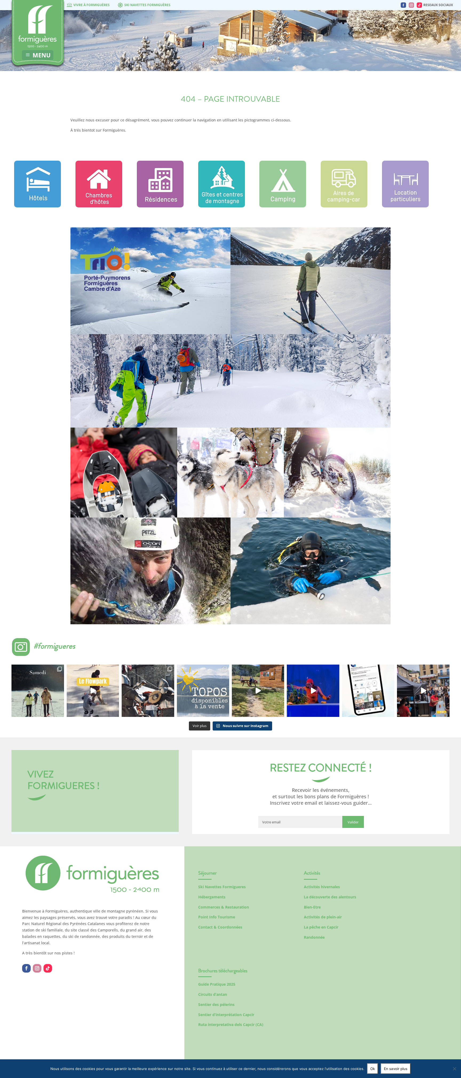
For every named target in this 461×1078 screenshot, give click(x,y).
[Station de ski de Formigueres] (92, 891)
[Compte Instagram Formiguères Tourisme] (411, 5)
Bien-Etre (312, 907)
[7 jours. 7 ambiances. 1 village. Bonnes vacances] (37, 691)
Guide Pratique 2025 (216, 984)
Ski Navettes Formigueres (222, 886)
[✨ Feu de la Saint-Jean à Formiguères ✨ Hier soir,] (423, 691)
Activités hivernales (322, 886)
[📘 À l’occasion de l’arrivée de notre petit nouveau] (203, 691)
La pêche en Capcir (321, 927)
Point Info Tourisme (216, 916)
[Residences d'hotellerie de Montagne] (160, 205)
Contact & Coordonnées (220, 927)
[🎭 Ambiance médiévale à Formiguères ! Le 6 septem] (148, 691)
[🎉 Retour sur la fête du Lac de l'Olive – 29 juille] (258, 691)
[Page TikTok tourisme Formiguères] (419, 5)
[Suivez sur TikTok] (47, 968)
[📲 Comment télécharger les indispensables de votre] (368, 691)
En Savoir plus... (150, 316)
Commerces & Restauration (223, 907)
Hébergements (211, 896)
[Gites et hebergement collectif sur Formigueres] (221, 205)
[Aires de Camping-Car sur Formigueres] (344, 205)
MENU (42, 55)
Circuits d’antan (212, 994)
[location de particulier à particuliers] (405, 205)
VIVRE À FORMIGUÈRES (91, 5)
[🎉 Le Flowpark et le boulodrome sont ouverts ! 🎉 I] (93, 691)
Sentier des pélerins (216, 1004)
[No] (454, 1068)
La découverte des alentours (330, 896)
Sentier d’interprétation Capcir (226, 1014)
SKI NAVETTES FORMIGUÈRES (147, 5)
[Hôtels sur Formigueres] (37, 205)
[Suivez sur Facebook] (26, 968)
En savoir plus (395, 1069)
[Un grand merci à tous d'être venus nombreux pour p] (313, 691)
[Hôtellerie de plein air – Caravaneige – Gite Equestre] (282, 205)
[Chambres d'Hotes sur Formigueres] (98, 205)
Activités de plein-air (323, 916)
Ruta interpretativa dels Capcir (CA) (230, 1024)
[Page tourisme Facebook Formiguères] (403, 5)
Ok (372, 1069)
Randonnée (314, 937)
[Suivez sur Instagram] (37, 968)
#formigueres (54, 645)
